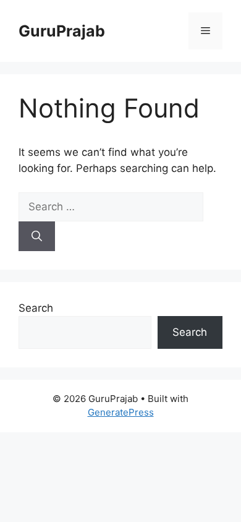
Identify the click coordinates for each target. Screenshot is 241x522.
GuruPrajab (62, 31)
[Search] (37, 236)
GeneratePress (121, 412)
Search (36, 308)
